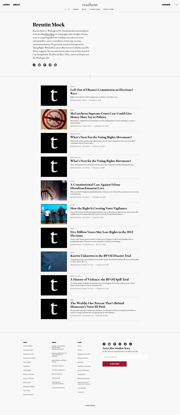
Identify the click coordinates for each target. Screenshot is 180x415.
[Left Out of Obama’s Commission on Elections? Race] (54, 95)
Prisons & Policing (28, 378)
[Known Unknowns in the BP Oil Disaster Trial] (54, 261)
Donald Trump (108, 9)
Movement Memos (57, 374)
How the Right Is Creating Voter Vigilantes (98, 208)
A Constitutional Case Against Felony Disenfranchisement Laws (95, 186)
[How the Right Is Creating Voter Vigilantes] (54, 214)
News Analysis (75, 134)
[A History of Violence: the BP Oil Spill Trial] (54, 285)
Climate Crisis (95, 9)
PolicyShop (49, 34)
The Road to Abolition (58, 366)
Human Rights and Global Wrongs (59, 361)
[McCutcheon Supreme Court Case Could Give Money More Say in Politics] (54, 119)
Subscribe (80, 362)
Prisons (76, 9)
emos (84, 100)
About (16, 4)
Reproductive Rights (29, 386)
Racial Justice (27, 382)
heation (86, 146)
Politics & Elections (28, 374)
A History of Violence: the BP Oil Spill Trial (99, 279)
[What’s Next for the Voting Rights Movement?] (54, 167)
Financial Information (83, 370)
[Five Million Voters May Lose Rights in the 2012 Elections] (54, 238)
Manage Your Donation (84, 354)
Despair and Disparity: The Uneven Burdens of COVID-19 (59, 354)
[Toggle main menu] (175, 5)
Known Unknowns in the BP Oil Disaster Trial (100, 256)
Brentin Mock (76, 100)
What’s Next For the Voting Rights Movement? (101, 137)
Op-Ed (72, 86)
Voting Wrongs (56, 378)
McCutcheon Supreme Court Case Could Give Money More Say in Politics (101, 115)
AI (68, 9)
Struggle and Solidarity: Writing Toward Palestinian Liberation (58, 347)
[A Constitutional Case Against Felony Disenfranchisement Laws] (54, 190)
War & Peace (26, 390)
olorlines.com (87, 245)
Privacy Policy (81, 374)
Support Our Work (83, 358)
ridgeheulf (88, 265)
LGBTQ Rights (27, 370)
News (72, 110)
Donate (166, 4)
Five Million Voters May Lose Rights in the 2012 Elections (101, 234)
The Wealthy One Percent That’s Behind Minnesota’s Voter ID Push (97, 305)
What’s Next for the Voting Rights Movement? (100, 161)
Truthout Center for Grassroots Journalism (84, 383)
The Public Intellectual (58, 370)
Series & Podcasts (28, 394)
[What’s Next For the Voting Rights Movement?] (54, 143)
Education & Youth (28, 354)
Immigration (26, 366)
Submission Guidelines (84, 366)
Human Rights (27, 362)
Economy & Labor (28, 350)
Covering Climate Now (58, 388)
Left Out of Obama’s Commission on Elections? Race (101, 92)
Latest (6, 4)
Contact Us (81, 392)
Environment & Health (29, 358)
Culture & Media (27, 346)
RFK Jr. (84, 9)
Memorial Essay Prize (84, 378)
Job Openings (82, 388)
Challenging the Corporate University (57, 383)
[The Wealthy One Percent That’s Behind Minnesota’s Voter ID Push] (54, 309)
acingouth (87, 126)
